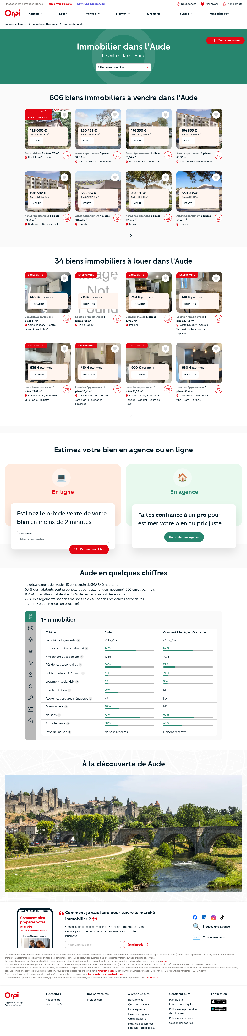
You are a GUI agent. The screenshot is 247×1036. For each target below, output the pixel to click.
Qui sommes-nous (138, 1004)
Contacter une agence (184, 537)
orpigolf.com (94, 999)
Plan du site (176, 999)
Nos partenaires (98, 994)
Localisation (25, 533)
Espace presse (136, 1009)
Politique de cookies (181, 1018)
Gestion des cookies (181, 1022)
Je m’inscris (135, 944)
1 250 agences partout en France (24, 3)
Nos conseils (53, 999)
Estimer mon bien (92, 549)
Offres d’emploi (137, 1018)
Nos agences (135, 999)
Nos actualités (54, 1004)
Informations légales (181, 1004)
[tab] (30, 616)
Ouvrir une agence (139, 1014)
